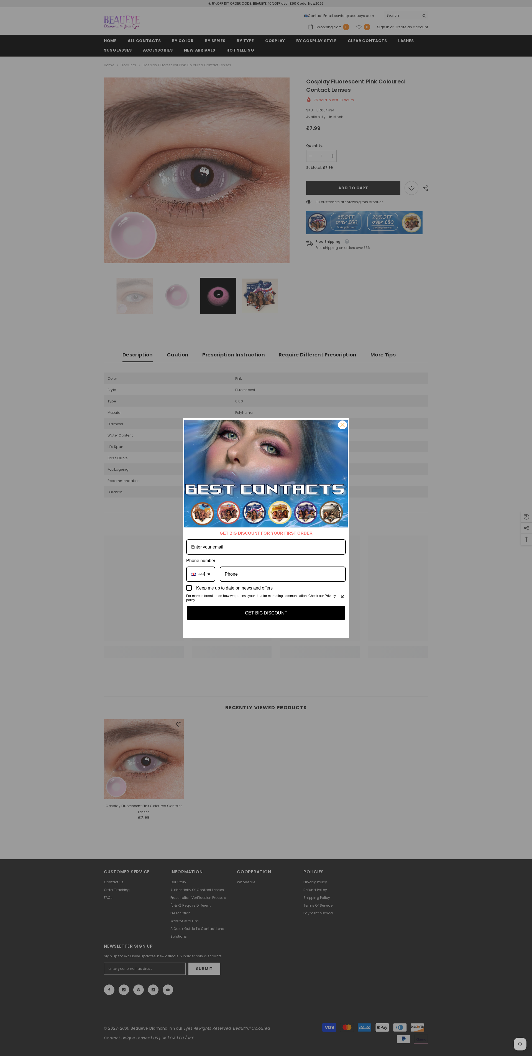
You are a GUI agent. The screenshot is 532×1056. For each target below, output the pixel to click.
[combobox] (200, 574)
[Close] (342, 425)
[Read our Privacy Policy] (342, 596)
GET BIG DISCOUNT (266, 613)
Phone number (200, 560)
